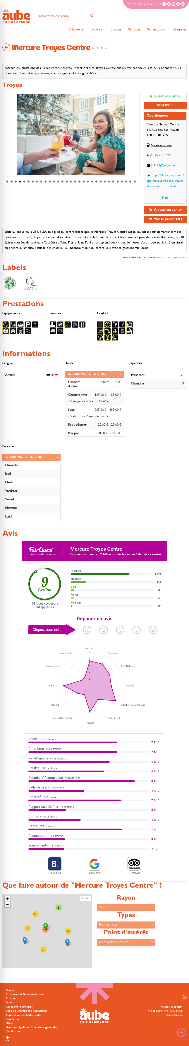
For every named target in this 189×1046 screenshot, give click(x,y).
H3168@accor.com (164, 166)
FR (135, 4)
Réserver (165, 105)
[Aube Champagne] (16, 16)
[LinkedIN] (183, 4)
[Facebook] (164, 4)
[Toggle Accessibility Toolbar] (7, 1038)
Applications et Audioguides (24, 1015)
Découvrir (76, 30)
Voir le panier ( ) (167, 219)
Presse (10, 1002)
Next (7, 135)
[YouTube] (178, 4)
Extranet (11, 998)
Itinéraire (85, 898)
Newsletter (13, 1019)
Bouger (116, 30)
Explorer (97, 30)
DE (129, 4)
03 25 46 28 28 (160, 155)
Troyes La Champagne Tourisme (172, 257)
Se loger (134, 30)
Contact (11, 990)
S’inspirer (180, 30)
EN (140, 4)
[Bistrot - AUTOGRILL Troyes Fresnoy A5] (67, 942)
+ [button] (7, 898)
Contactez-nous (174, 1015)
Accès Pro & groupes (19, 1007)
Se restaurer (156, 30)
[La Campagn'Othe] (25, 940)
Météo (9, 1023)
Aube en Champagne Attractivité (27, 1011)
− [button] (7, 904)
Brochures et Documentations (25, 994)
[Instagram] (173, 4)
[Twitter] (169, 4)
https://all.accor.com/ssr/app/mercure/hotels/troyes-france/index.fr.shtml (165, 181)
